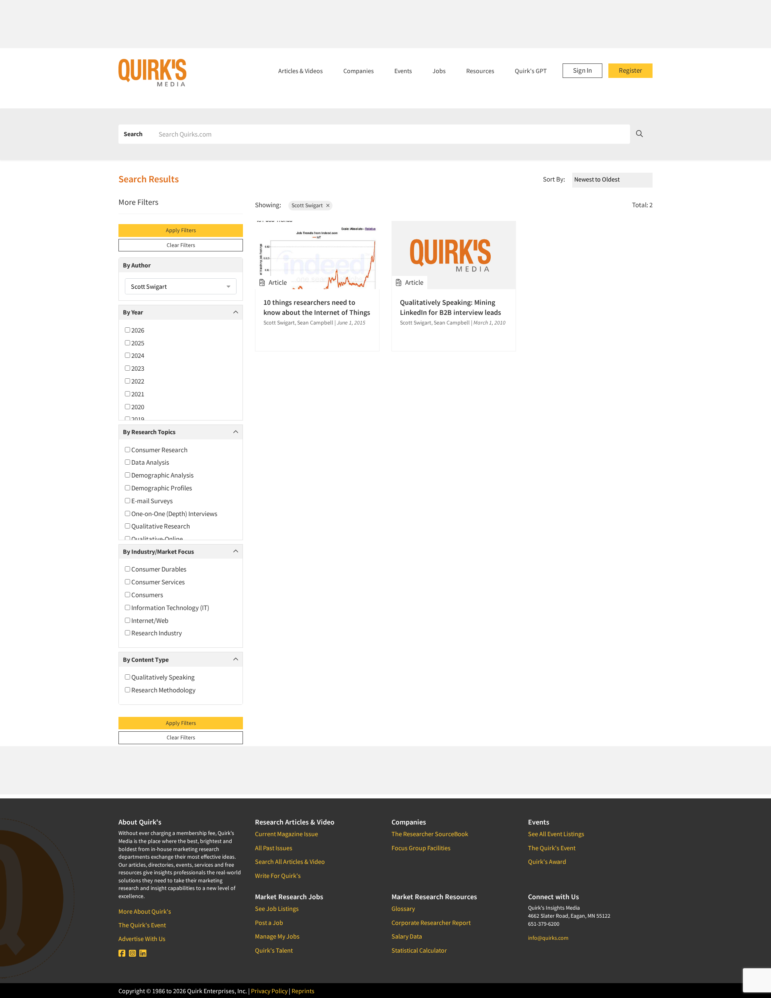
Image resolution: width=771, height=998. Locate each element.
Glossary (403, 908)
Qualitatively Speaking (162, 677)
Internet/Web (149, 620)
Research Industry (156, 633)
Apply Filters (181, 230)
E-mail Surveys (151, 500)
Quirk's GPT (531, 71)
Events (403, 71)
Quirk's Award (547, 861)
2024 (137, 355)
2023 (137, 368)
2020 (137, 406)
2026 (137, 330)
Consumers (146, 594)
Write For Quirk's (278, 875)
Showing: (268, 204)
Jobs (439, 71)
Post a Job (269, 922)
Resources (480, 71)
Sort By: (554, 179)
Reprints (303, 991)
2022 (137, 381)
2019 (137, 419)
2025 (137, 343)
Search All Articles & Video (290, 861)
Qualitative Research (160, 526)
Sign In (582, 70)
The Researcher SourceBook (430, 834)
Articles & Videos (300, 71)
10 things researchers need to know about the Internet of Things (316, 307)
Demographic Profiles (161, 488)
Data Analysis (149, 462)
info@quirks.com (548, 937)
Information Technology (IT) (169, 607)
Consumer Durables (158, 569)
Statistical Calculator (419, 950)
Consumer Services (157, 582)
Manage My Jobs (277, 936)
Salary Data (407, 936)
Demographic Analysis (162, 475)
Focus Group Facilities (421, 848)
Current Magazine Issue (286, 834)
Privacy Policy (269, 991)
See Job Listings (277, 908)
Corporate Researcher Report (431, 922)
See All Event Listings (556, 834)
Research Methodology (163, 690)
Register (630, 70)
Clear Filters (181, 245)
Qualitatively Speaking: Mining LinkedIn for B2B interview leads (450, 307)
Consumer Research (159, 449)
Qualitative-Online (156, 539)
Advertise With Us (141, 939)
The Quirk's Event (142, 925)
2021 (137, 394)
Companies (358, 71)
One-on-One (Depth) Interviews (173, 513)
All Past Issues (273, 848)
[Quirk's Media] (152, 72)
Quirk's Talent (274, 950)
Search (133, 134)
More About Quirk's (144, 911)
